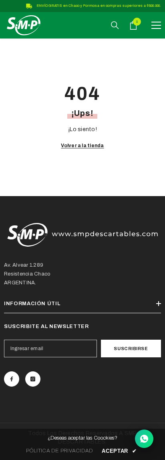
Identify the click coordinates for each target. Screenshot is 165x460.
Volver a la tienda (82, 145)
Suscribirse (131, 348)
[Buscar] (115, 25)
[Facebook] (11, 379)
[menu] (156, 25)
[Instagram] (32, 379)
